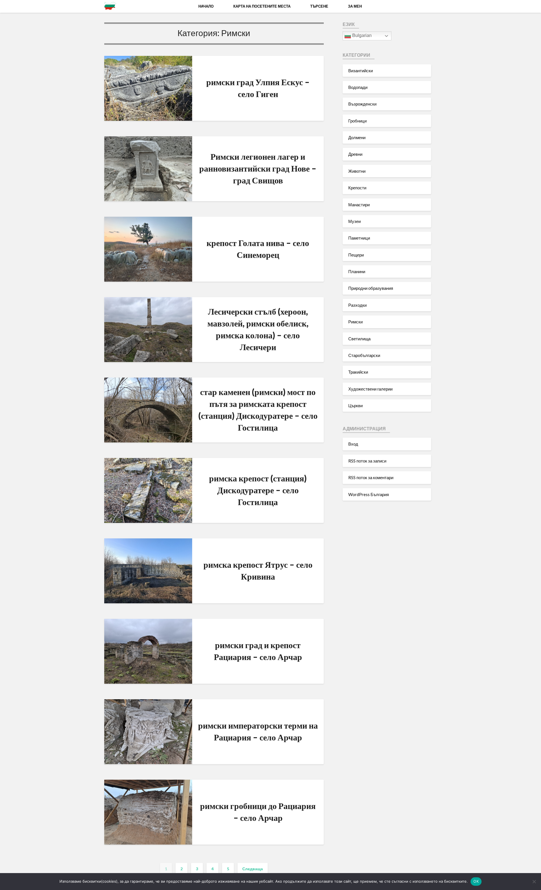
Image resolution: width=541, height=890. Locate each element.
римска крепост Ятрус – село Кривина (257, 570)
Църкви (355, 405)
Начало (206, 6)
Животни (356, 171)
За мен (355, 6)
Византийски (360, 70)
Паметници (359, 237)
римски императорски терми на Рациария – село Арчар (258, 731)
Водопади (357, 87)
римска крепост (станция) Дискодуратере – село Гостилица (258, 490)
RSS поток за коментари (370, 477)
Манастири (359, 204)
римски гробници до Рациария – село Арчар (258, 812)
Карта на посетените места (262, 6)
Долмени (356, 137)
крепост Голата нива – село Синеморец (258, 249)
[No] (534, 881)
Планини (356, 271)
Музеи (354, 221)
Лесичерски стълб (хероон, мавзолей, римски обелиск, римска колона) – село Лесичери (258, 329)
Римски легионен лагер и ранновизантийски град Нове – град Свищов (257, 168)
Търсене (319, 6)
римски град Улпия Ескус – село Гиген (258, 88)
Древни (355, 154)
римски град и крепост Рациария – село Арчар (258, 651)
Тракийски (358, 371)
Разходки (357, 305)
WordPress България (368, 494)
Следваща (252, 868)
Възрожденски (362, 103)
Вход (353, 443)
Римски (355, 321)
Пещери (356, 254)
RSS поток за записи (367, 460)
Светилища (359, 338)
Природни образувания (370, 288)
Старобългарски (364, 355)
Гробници (357, 120)
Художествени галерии (370, 388)
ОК (476, 881)
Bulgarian (361, 35)
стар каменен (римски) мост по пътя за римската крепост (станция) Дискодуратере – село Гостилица (258, 409)
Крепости (357, 187)
